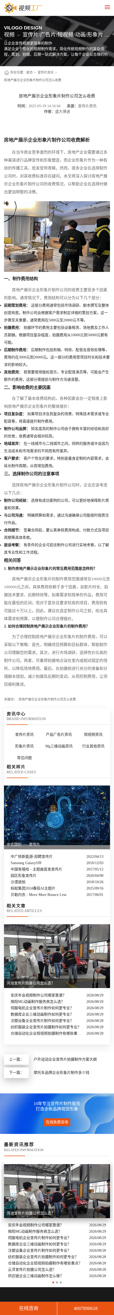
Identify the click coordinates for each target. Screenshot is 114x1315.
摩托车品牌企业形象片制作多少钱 (61, 1073)
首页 (29, 72)
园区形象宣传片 (24, 876)
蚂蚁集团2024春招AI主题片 (33, 888)
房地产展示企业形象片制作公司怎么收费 (32, 80)
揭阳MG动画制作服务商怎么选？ (38, 1002)
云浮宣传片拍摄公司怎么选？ (32, 1270)
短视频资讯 (93, 735)
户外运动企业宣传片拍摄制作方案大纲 (65, 1059)
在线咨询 (28, 1308)
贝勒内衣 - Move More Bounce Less (38, 895)
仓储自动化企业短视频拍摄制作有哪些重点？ (47, 1033)
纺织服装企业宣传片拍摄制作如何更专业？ (46, 1027)
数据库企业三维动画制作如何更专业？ (42, 1014)
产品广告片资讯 (59, 735)
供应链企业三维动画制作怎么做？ (36, 1276)
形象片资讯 (24, 746)
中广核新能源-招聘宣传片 (32, 857)
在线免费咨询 (57, 1122)
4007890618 (86, 1308)
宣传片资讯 (46, 72)
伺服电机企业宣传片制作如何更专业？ (42, 1008)
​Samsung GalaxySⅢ (26, 863)
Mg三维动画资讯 (59, 746)
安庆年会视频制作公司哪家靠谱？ (38, 995)
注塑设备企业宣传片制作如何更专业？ (42, 1021)
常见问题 (24, 758)
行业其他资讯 (93, 746)
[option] (57, 1220)
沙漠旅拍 (18, 882)
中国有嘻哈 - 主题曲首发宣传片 (36, 869)
